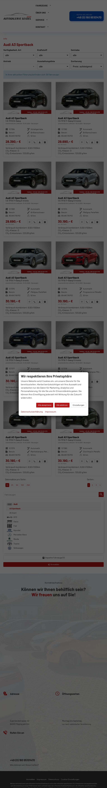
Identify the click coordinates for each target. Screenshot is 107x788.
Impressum (50, 411)
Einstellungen (78, 405)
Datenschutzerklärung (32, 411)
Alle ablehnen (62, 405)
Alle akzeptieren (44, 405)
